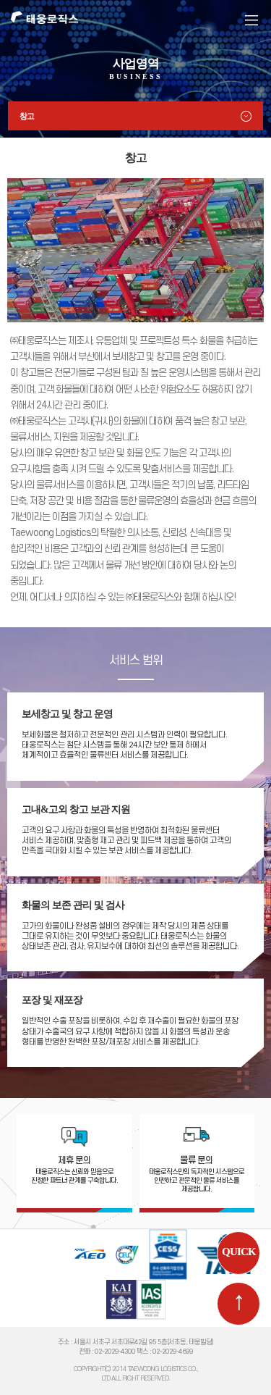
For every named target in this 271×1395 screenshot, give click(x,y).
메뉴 (251, 20)
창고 (27, 116)
